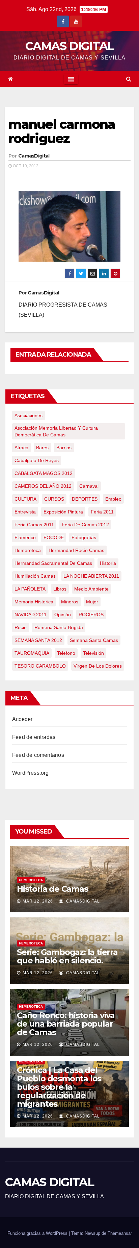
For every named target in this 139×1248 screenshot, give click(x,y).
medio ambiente (91, 589)
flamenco (25, 537)
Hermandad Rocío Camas (76, 550)
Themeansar (120, 1233)
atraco (21, 447)
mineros (69, 601)
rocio (21, 627)
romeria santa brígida (58, 627)
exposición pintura (63, 511)
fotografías (84, 537)
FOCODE (54, 537)
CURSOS (54, 499)
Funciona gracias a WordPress (38, 1233)
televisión (93, 653)
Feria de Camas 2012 (85, 524)
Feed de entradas (33, 737)
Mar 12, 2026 (38, 901)
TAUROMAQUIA (32, 653)
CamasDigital (34, 156)
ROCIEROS (91, 614)
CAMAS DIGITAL (69, 46)
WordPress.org (30, 773)
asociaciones (29, 415)
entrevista (25, 511)
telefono (66, 653)
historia (108, 563)
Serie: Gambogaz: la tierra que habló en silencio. (67, 956)
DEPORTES (85, 499)
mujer (92, 601)
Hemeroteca (31, 880)
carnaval (89, 486)
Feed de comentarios (38, 755)
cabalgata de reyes (37, 460)
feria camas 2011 (34, 524)
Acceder (22, 719)
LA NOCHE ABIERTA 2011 (91, 576)
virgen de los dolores (98, 666)
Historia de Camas (52, 889)
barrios (64, 447)
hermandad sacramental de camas (53, 563)
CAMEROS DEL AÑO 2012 (43, 486)
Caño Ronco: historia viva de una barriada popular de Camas (66, 1023)
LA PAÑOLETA (30, 589)
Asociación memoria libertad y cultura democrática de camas (56, 431)
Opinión (62, 614)
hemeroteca (28, 550)
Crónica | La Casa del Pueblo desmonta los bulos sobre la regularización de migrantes (59, 1087)
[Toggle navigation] (71, 79)
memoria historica (34, 601)
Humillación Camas (35, 576)
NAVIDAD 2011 (31, 614)
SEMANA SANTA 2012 (38, 640)
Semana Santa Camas (94, 640)
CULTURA (25, 499)
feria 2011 (102, 511)
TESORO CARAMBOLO (40, 666)
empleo (113, 499)
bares (42, 447)
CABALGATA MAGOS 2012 (44, 473)
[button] (128, 79)
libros (59, 589)
